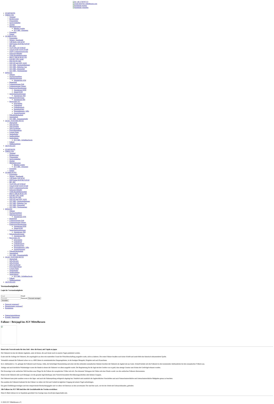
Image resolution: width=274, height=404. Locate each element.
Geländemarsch (19, 107)
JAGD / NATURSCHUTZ (14, 121)
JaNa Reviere (14, 125)
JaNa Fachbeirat (14, 128)
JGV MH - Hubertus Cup (18, 67)
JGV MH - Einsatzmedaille (18, 119)
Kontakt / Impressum (12, 317)
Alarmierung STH (20, 80)
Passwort (24, 298)
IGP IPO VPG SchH (16, 59)
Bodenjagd (13, 82)
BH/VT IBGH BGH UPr (18, 57)
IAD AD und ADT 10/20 (18, 63)
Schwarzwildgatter (15, 53)
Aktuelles (85, 7)
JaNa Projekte (14, 126)
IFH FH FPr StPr (15, 61)
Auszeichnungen (19, 113)
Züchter (12, 25)
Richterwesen (14, 19)
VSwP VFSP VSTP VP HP (18, 50)
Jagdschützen (13, 138)
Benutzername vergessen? (14, 306)
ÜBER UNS (9, 15)
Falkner (12, 142)
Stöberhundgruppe (15, 78)
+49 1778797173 (82, 2)
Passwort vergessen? (12, 304)
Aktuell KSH (18, 92)
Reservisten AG (14, 101)
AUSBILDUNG (11, 36)
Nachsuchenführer (15, 76)
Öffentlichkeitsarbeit (16, 115)
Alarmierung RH (19, 100)
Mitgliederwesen (15, 26)
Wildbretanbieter (15, 144)
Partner (84, 6)
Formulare (12, 32)
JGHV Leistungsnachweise (18, 51)
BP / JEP (12, 46)
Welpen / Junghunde (16, 40)
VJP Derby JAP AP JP (17, 42)
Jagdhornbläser (14, 136)
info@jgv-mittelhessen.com (87, 4)
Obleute (12, 75)
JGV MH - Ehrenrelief (17, 69)
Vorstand (12, 17)
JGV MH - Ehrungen (21, 30)
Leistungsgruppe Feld (16, 84)
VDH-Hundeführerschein (18, 55)
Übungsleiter (13, 21)
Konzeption (13, 38)
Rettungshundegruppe (16, 98)
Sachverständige (14, 23)
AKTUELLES (10, 146)
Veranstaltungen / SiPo (21, 111)
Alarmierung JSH (20, 96)
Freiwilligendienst (15, 130)
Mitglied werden (19, 28)
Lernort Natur (14, 132)
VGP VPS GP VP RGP (17, 48)
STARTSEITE (10, 13)
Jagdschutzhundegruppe (17, 94)
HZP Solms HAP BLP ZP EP (19, 44)
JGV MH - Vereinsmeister (18, 71)
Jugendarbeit (13, 117)
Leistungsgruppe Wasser (17, 86)
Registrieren (9, 308)
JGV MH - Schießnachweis (23, 140)
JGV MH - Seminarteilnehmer (19, 65)
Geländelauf (18, 105)
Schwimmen (18, 103)
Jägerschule (13, 123)
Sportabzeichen (19, 109)
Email (23, 296)
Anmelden (5, 300)
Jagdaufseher (13, 134)
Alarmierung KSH (20, 90)
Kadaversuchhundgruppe (17, 88)
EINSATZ (8, 73)
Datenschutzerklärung (12, 315)
